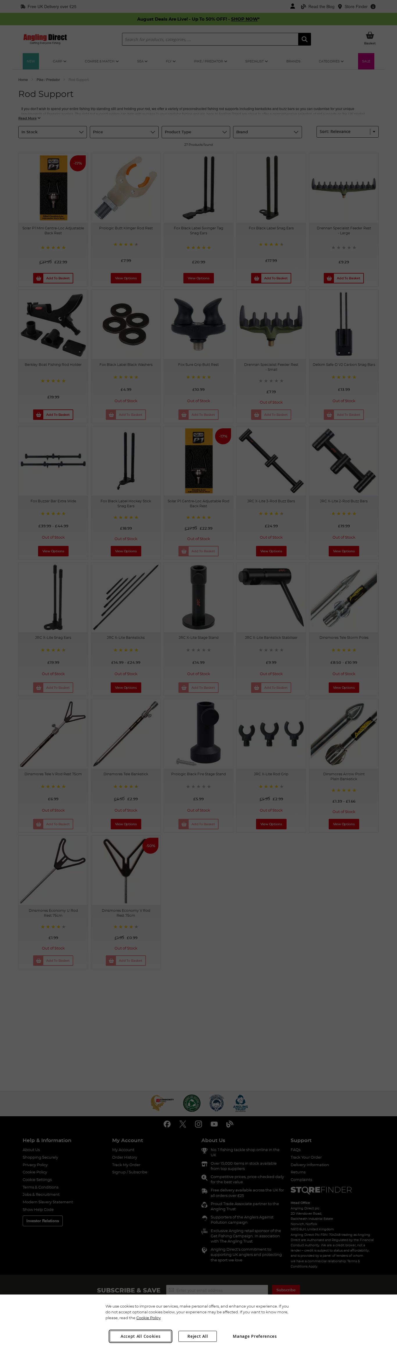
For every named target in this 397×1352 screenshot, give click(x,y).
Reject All (197, 1336)
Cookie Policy (148, 1317)
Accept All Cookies (141, 1336)
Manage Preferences (255, 1336)
